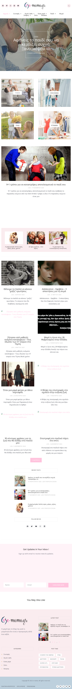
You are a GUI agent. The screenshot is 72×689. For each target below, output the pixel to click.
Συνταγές (16, 14)
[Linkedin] (44, 526)
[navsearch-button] (69, 5)
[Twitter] (6, 5)
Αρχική (5, 14)
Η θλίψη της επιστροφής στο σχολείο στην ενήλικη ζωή (54, 391)
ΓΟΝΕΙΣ (17, 93)
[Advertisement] (36, 213)
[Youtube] (18, 5)
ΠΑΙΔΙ (17, 125)
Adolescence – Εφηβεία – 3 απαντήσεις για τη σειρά (54, 290)
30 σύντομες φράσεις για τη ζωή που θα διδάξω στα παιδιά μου (17, 440)
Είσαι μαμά (41, 14)
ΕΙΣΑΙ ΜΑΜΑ (54, 93)
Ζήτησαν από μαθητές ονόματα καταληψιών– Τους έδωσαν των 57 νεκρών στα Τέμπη (17, 340)
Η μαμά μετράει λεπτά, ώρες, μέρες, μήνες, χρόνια (14, 247)
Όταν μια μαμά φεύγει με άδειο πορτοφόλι (17, 391)
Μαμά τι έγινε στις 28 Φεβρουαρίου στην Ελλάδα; (54, 338)
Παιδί (52, 14)
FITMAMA (54, 125)
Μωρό (61, 14)
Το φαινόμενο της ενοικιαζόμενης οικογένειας (58, 247)
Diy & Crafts (29, 14)
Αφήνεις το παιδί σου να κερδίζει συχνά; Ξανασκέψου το (41, 478)
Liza (43, 53)
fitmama (44, 15)
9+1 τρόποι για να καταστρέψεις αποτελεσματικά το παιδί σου (36, 184)
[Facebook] (2, 5)
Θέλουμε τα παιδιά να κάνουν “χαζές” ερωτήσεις (18, 290)
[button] (36, 460)
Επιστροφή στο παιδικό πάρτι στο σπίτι (54, 439)
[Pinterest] (14, 5)
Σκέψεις (26, 15)
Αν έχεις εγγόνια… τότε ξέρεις (36, 247)
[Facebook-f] (57, 686)
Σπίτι (36, 15)
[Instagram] (10, 5)
